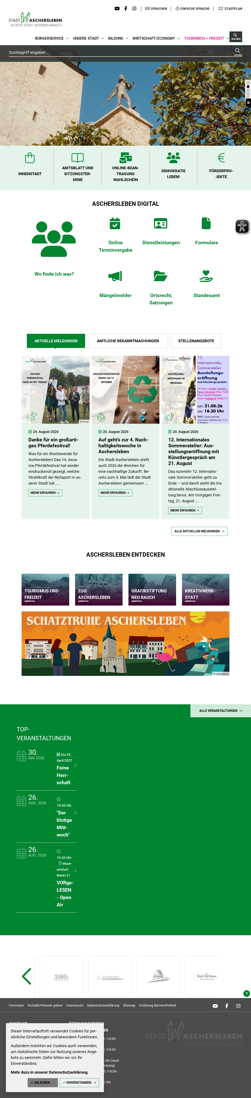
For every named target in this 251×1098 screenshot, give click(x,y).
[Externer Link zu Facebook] (125, 8)
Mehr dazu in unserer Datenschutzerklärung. (50, 1072)
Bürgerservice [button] (49, 38)
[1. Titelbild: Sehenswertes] (248, 82)
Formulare (16, 1005)
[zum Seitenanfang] (246, 993)
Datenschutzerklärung (103, 1005)
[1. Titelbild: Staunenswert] (248, 94)
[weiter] (240, 433)
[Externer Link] (61, 976)
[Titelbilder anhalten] (248, 102)
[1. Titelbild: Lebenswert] (248, 90)
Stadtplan (233, 9)
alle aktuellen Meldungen (197, 531)
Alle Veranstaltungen (218, 711)
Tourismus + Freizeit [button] (204, 38)
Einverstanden (79, 1082)
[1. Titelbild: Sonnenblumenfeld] (248, 97)
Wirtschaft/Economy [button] (154, 38)
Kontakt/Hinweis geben (45, 1005)
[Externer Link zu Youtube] (116, 8)
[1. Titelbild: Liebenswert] (248, 86)
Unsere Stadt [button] (86, 38)
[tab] (56, 341)
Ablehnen (42, 1082)
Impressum (74, 1005)
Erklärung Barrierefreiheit (157, 1005)
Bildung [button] (115, 38)
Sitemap (129, 1005)
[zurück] (15, 433)
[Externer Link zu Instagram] (133, 8)
